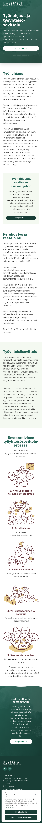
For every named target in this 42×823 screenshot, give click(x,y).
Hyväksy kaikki (21, 812)
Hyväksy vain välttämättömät (21, 817)
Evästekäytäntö (10, 807)
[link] (13, 4)
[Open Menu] (37, 4)
